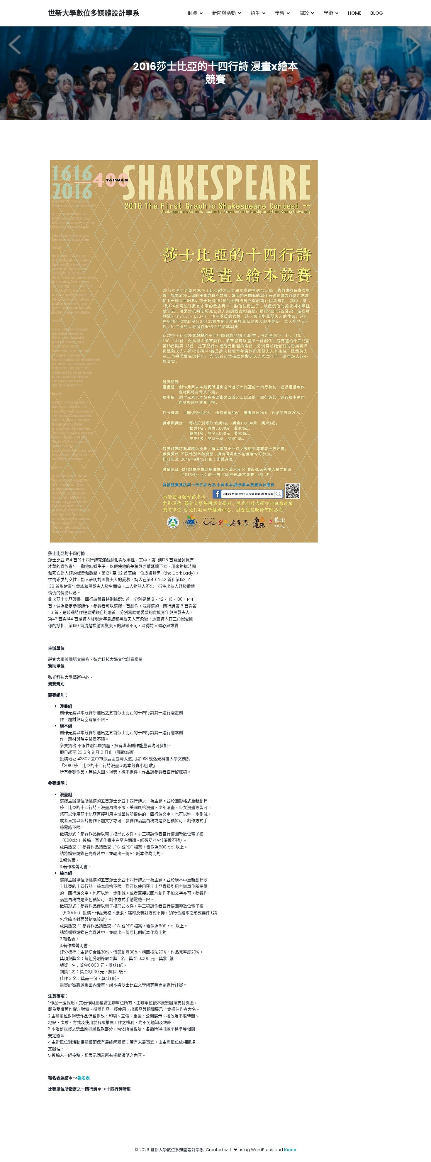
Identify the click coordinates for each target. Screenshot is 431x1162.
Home (355, 13)
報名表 (83, 1078)
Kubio (290, 1150)
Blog (376, 13)
